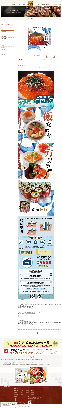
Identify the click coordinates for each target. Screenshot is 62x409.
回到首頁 (33, 390)
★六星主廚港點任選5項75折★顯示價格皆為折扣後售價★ (7, 25)
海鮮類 (3, 45)
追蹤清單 (27, 392)
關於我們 (13, 4)
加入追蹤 (38, 55)
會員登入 (55, 4)
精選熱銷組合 (4, 36)
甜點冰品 (3, 54)
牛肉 (3, 40)
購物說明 (43, 4)
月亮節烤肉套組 (4, 31)
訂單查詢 (38, 4)
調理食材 (3, 52)
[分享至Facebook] (28, 396)
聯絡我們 (47, 4)
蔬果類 (3, 57)
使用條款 (33, 392)
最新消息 (18, 4)
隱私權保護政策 (7, 405)
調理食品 (3, 47)
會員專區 (28, 4)
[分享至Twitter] (30, 396)
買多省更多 (4, 38)
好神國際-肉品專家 (31, 4)
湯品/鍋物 (3, 49)
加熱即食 (3, 51)
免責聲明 (33, 394)
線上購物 (23, 4)
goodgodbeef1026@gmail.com (21, 404)
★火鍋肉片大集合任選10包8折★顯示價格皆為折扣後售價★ (7, 28)
